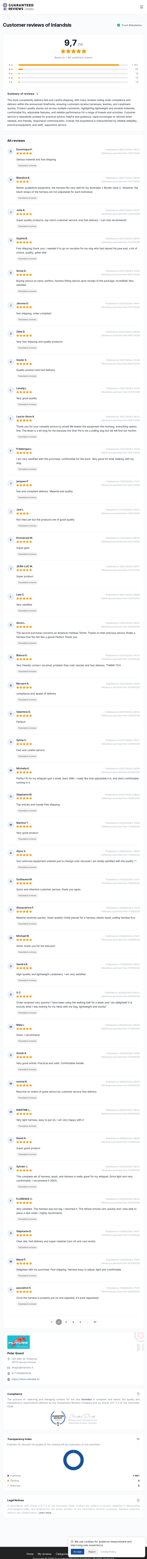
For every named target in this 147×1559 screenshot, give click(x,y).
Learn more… (46, 1512)
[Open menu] (141, 7)
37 (95, 1322)
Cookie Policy (108, 1551)
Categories (62, 1553)
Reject (92, 1551)
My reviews (44, 1553)
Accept (78, 1551)
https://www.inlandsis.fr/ (26, 1379)
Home (30, 1553)
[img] (37, 94)
